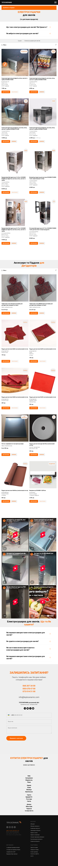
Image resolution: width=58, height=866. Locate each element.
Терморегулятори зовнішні (11, 853)
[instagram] (33, 708)
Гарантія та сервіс (34, 847)
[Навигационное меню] (55, 7)
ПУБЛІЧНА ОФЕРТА (35, 853)
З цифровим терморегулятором (13, 847)
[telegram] (25, 708)
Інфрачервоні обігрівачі (35, 830)
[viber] (28, 708)
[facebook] (30, 708)
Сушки (20, 40)
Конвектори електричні (35, 828)
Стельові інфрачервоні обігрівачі (37, 837)
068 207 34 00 (29, 686)
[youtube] (12, 827)
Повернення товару (35, 849)
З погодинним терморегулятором (13, 849)
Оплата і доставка (34, 851)
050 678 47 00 (29, 689)
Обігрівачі (33, 824)
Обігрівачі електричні (35, 826)
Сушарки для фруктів (35, 841)
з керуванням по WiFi (10, 851)
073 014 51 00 (29, 691)
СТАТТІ (32, 856)
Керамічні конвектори (35, 834)
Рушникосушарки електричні (36, 839)
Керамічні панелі (34, 832)
